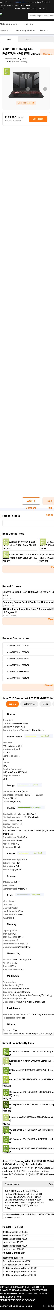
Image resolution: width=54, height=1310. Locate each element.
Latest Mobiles (20, 2)
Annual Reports (19, 1293)
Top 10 (40, 1287)
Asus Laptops (16, 1214)
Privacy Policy (31, 1290)
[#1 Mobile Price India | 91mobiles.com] (9, 16)
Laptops (6, 1214)
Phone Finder (29, 1287)
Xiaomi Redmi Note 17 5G (25, 9)
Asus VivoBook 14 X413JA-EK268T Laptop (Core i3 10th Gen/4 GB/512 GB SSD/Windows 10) (20, 544)
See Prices (38, 119)
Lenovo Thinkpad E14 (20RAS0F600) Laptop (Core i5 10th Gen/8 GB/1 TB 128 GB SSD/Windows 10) (20, 556)
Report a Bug (48, 1306)
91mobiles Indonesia (11, 1290)
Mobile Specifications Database (17, 1300)
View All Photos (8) (26, 103)
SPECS (28, 39)
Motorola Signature (22, 5)
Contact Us (6, 1287)
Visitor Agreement (38, 1293)
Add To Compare (31, 502)
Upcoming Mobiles (25, 30)
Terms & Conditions (11, 1297)
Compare (17, 1287)
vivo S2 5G (42, 9)
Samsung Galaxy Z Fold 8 (38, 2)
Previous (28, 89)
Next (45, 89)
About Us (5, 1293)
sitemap (43, 1290)
